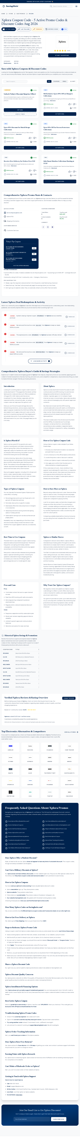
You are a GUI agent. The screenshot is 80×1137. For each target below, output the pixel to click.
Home (3, 13)
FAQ (64, 29)
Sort (73, 81)
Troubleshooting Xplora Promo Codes (17, 840)
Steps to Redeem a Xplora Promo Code (54, 829)
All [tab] (49, 81)
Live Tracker (24, 29)
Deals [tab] (64, 81)
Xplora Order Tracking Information (53, 840)
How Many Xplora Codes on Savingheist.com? (56, 825)
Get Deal (20, 110)
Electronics (21, 13)
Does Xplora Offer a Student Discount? (17, 821)
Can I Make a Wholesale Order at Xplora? (17, 848)
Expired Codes (51, 29)
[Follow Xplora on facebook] (43, 227)
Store (11, 13)
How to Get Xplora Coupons (14, 825)
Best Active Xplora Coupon (51, 837)
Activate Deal (60, 114)
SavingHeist (10, 6)
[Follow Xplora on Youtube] (52, 227)
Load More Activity (39, 361)
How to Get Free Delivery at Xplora (16, 829)
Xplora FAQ (8, 216)
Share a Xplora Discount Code (15, 833)
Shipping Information (11, 221)
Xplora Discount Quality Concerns (53, 833)
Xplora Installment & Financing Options (17, 837)
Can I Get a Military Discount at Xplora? (54, 821)
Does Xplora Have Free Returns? (15, 844)
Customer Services (11, 230)
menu (76, 6)
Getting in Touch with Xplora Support (53, 848)
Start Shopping (62, 55)
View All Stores (71, 732)
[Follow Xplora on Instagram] (48, 227)
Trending (37, 29)
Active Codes (9, 29)
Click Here (19, 1095)
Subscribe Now (58, 1119)
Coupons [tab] (56, 81)
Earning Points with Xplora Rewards (53, 844)
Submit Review (69, 698)
